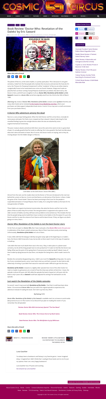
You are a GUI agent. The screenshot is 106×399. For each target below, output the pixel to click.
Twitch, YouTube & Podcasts (48, 390)
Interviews (55, 16)
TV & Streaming (33, 390)
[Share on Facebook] (16, 76)
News (74, 16)
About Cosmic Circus (12, 388)
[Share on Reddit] (20, 76)
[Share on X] (28, 76)
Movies (97, 388)
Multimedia (64, 16)
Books (9, 16)
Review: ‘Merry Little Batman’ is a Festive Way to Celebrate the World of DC (53, 340)
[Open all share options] (8, 76)
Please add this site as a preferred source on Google (84, 382)
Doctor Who (30, 35)
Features (36, 16)
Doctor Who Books (38, 35)
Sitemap (85, 390)
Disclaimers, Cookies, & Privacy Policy (70, 390)
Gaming (78, 388)
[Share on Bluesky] (12, 76)
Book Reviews (11, 25)
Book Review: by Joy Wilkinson (39, 320)
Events (27, 16)
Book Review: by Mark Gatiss (39, 314)
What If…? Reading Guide (23, 338)
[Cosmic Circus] (53, 1)
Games (45, 16)
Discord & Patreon (56, 388)
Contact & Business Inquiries (40, 388)
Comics (18, 16)
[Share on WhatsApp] (24, 76)
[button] (12, 16)
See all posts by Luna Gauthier (26, 369)
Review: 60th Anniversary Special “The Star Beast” (39, 307)
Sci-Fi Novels (46, 35)
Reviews (83, 16)
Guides (84, 388)
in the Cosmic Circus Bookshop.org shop (43, 104)
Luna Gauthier (22, 35)
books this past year (60, 228)
